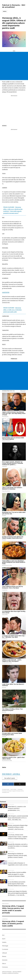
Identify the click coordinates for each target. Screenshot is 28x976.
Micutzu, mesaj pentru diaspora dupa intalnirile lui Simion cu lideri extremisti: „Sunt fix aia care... (17, 827)
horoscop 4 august (11, 790)
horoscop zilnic (5, 792)
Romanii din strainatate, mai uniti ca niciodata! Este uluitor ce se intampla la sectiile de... (17, 846)
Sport (3, 938)
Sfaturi (4, 963)
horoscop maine (20, 790)
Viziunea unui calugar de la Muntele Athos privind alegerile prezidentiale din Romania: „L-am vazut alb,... (17, 893)
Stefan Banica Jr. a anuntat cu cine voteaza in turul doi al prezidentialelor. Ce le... (17, 808)
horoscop (4, 790)
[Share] (8, 784)
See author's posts (9, 778)
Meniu (4, 11)
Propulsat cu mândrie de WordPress (10, 973)
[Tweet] (20, 784)
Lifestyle (4, 953)
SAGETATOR (5, 292)
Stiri (3, 935)
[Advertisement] (14, 66)
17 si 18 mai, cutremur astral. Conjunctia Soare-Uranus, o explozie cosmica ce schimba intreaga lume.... (17, 836)
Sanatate (4, 960)
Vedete (4, 942)
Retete (4, 956)
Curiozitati (5, 949)
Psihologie (5, 946)
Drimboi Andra (11, 774)
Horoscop (20, 789)
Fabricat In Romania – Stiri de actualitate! (13, 6)
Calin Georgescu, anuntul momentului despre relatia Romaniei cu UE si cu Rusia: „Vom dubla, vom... (18, 817)
